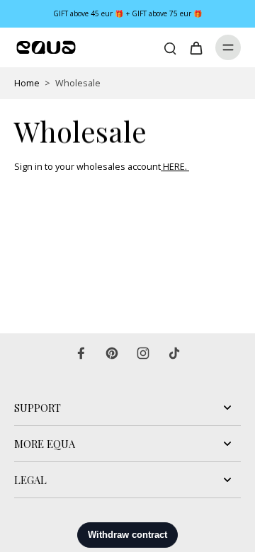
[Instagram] (143, 353)
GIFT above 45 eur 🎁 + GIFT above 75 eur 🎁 (128, 13)
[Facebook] (80, 353)
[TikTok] (174, 353)
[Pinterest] (112, 353)
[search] (170, 47)
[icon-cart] (195, 47)
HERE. (176, 167)
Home (27, 83)
